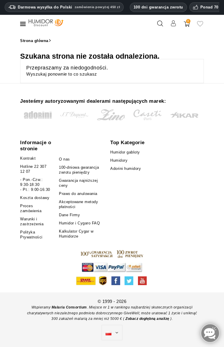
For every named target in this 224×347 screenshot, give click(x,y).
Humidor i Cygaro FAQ (79, 223)
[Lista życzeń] (200, 25)
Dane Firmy (69, 215)
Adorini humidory (125, 168)
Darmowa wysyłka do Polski (69, 7)
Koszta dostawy (34, 198)
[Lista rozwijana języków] (112, 332)
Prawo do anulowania (78, 193)
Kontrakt (28, 158)
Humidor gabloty (126, 152)
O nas (64, 159)
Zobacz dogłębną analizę (147, 319)
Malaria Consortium (69, 307)
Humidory (118, 160)
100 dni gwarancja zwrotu (158, 7)
